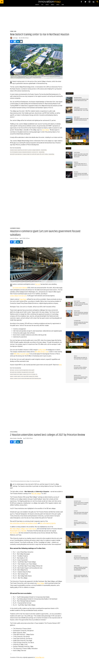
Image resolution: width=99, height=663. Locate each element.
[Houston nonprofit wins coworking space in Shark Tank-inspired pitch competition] (69, 313)
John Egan (15, 38)
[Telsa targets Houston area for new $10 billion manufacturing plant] (69, 119)
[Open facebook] (81, 1)
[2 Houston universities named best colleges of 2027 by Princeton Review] (36, 464)
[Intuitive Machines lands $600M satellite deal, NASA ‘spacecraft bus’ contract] (69, 174)
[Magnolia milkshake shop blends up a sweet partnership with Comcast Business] (69, 568)
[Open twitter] (85, 1)
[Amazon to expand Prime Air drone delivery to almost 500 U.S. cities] (69, 523)
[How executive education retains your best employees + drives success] (69, 378)
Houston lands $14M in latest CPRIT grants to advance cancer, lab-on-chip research (81, 155)
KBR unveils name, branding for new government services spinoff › (22, 372)
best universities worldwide (17, 523)
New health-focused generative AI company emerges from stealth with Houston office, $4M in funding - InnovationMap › (32, 154)
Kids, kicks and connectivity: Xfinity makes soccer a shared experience (81, 558)
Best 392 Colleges (36, 493)
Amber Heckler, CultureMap (16, 438)
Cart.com (37, 284)
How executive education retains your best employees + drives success (80, 378)
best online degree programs (48, 523)
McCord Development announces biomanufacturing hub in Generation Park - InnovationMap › (27, 152)
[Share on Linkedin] (18, 41)
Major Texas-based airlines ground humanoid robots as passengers (81, 513)
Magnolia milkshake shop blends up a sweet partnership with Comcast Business (80, 568)
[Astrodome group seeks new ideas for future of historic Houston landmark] (69, 323)
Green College (40, 583)
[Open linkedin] (93, 1)
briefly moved (42, 349)
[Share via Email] (21, 41)
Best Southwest (14, 533)
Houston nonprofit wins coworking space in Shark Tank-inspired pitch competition (81, 314)
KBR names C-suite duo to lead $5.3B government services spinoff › (22, 370)
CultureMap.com (39, 657)
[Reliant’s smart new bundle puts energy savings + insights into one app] (69, 578)
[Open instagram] (89, 1)
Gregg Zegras (23, 299)
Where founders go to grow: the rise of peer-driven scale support (80, 358)
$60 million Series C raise (41, 351)
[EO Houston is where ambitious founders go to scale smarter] (69, 368)
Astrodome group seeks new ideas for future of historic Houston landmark (81, 323)
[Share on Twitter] (14, 41)
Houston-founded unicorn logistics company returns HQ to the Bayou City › (24, 374)
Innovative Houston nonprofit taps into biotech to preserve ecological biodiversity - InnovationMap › (28, 150)
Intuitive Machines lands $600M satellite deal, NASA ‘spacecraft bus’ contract (81, 175)
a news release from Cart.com (18, 296)
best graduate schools (31, 523)
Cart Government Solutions (20, 287)
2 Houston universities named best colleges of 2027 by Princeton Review (47, 435)
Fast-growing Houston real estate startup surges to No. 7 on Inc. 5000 (81, 109)
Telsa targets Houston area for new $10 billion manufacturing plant (81, 119)
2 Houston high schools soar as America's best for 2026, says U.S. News (80, 165)
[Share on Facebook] (11, 41)
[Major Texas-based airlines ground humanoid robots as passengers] (69, 513)
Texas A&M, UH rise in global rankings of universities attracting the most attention (81, 304)
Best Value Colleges (15, 529)
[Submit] (97, 2)
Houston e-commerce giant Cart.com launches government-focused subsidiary (45, 233)
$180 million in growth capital (21, 354)
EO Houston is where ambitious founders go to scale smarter (80, 368)
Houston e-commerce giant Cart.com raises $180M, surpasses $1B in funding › (24, 376)
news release (45, 130)
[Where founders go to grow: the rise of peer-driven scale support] (69, 358)
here (60, 364)
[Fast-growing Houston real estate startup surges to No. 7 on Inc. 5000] (69, 110)
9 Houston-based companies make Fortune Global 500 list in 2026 (81, 100)
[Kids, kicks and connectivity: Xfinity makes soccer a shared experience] (69, 558)
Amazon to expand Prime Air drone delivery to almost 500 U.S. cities (80, 523)
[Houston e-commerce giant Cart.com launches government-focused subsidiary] (36, 264)
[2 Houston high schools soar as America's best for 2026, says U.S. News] (69, 165)
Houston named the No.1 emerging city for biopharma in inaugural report (81, 504)
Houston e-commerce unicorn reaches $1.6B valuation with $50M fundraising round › (25, 378)
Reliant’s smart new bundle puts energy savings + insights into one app (81, 577)
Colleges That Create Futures (28, 529)
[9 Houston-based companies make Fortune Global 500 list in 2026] (69, 100)
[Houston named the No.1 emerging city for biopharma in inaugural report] (69, 504)
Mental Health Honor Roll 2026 (18, 531)
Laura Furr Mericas (14, 238)
